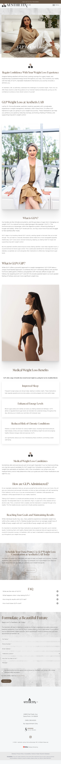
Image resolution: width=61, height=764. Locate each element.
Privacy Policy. (20, 675)
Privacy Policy (20, 753)
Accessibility (28, 753)
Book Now (30, 570)
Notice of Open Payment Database (40, 753)
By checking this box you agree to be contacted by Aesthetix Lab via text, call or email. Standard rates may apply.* (29, 671)
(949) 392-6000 (53, 681)
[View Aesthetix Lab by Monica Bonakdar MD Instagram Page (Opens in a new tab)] (30, 737)
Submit (5, 681)
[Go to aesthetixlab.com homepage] (16, 5)
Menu (57, 5)
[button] (54, 5)
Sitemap (14, 753)
